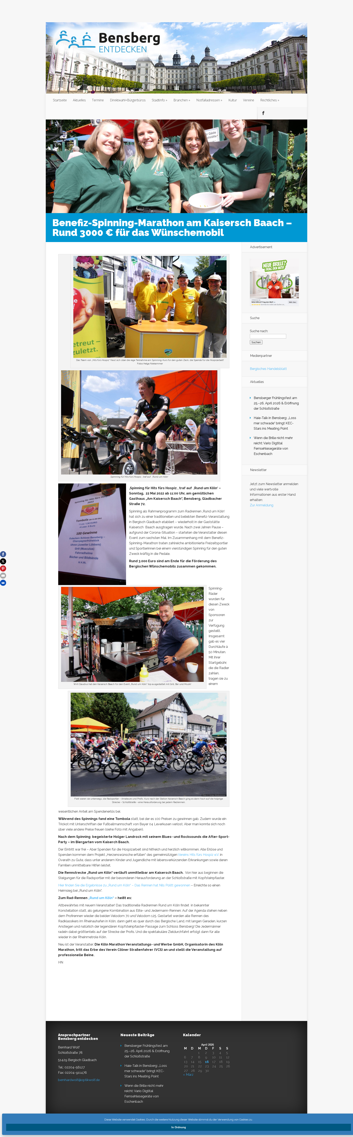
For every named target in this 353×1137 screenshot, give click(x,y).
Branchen (180, 100)
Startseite (60, 100)
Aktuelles (79, 100)
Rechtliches (268, 100)
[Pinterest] (3, 568)
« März (188, 1075)
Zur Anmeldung (261, 505)
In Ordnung (178, 1127)
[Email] (3, 576)
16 (207, 1062)
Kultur (232, 100)
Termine (98, 100)
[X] (3, 561)
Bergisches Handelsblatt (268, 369)
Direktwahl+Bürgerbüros (128, 100)
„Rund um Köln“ (101, 898)
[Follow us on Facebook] (263, 113)
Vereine (248, 100)
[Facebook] (3, 554)
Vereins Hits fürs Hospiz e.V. (199, 855)
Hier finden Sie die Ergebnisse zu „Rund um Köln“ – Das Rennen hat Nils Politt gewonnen (124, 885)
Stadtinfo (158, 100)
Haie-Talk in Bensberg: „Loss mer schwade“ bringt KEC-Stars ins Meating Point (275, 423)
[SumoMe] (3, 583)
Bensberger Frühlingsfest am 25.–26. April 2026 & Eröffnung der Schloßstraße (276, 403)
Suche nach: (259, 331)
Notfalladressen (208, 100)
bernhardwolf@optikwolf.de (79, 1080)
